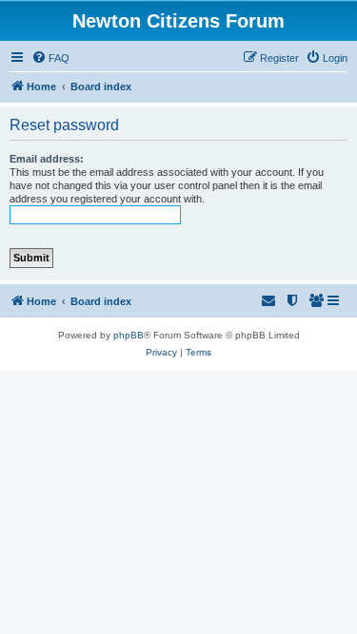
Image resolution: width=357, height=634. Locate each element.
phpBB (128, 335)
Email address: (47, 158)
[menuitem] (50, 58)
